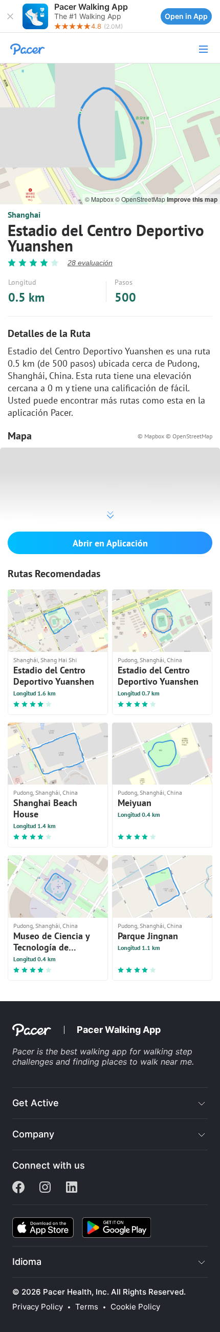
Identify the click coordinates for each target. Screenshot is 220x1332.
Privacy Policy (37, 1307)
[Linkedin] (71, 1188)
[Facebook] (18, 1188)
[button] (10, 16)
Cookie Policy (135, 1307)
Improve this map (192, 199)
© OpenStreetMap (141, 199)
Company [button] (33, 1134)
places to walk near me (147, 1061)
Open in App (186, 16)
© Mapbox (100, 199)
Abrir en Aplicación (110, 543)
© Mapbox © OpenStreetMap (175, 436)
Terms (86, 1307)
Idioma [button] (26, 1261)
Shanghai (24, 214)
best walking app (94, 1051)
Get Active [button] (35, 1102)
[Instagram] (45, 1188)
